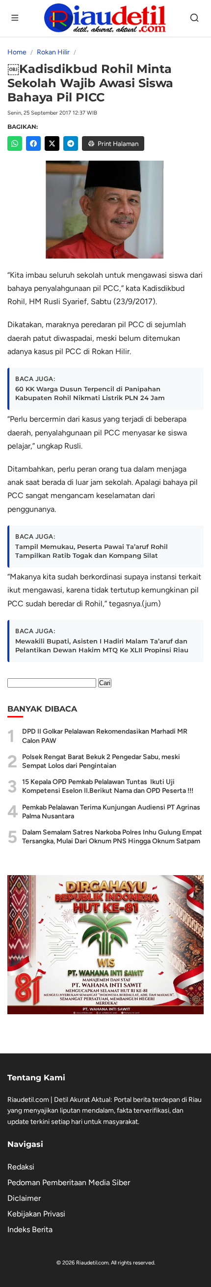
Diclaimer (24, 1198)
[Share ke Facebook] (33, 143)
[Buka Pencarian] (195, 18)
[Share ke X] (52, 143)
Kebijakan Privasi (36, 1213)
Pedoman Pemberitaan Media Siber (68, 1182)
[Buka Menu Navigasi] (15, 18)
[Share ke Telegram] (70, 143)
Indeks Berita (30, 1229)
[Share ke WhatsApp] (14, 143)
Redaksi (20, 1166)
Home (16, 52)
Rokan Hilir (53, 52)
